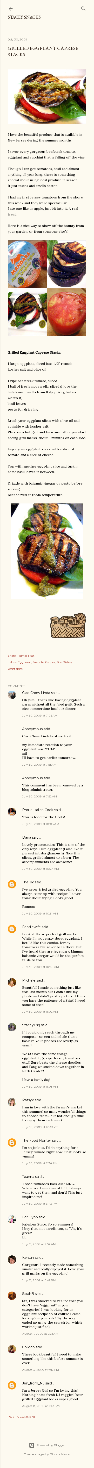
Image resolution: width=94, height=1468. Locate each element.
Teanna (28, 1176)
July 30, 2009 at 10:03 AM (40, 824)
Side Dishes (64, 662)
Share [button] (12, 655)
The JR (28, 882)
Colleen (28, 1347)
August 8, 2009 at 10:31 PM (41, 1406)
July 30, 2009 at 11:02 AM (40, 1011)
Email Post (26, 655)
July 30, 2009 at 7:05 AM (39, 715)
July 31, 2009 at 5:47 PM (39, 1280)
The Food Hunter (36, 1140)
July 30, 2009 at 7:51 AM (39, 764)
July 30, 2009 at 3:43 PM (39, 1203)
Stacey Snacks (24, 17)
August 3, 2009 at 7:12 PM (40, 1370)
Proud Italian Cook (37, 810)
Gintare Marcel (60, 1454)
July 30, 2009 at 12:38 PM (40, 1127)
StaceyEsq (31, 1025)
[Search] (83, 7)
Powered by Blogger (51, 1445)
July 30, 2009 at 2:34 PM (39, 1163)
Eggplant (24, 662)
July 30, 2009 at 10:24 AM (40, 868)
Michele (28, 980)
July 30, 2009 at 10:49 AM (40, 967)
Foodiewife (31, 927)
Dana (26, 837)
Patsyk (28, 1100)
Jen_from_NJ (33, 1383)
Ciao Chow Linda (36, 693)
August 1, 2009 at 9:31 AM (40, 1333)
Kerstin (28, 1257)
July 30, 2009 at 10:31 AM (40, 913)
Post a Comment (21, 1416)
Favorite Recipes (44, 662)
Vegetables (15, 669)
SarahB (28, 1294)
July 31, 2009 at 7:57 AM (39, 1244)
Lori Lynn (30, 1217)
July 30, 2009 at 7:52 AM (39, 796)
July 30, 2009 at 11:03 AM (40, 1086)
